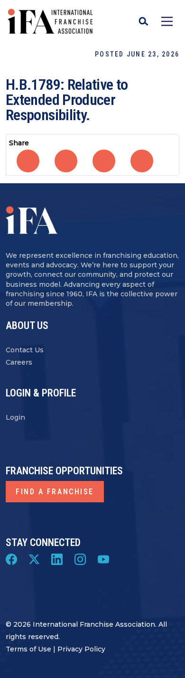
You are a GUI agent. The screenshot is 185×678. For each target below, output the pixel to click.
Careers (19, 362)
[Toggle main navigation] (167, 21)
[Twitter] (34, 559)
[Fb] (11, 559)
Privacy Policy (81, 649)
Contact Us (25, 350)
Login (15, 417)
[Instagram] (80, 559)
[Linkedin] (57, 559)
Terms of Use (28, 649)
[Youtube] (103, 559)
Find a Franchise (55, 491)
